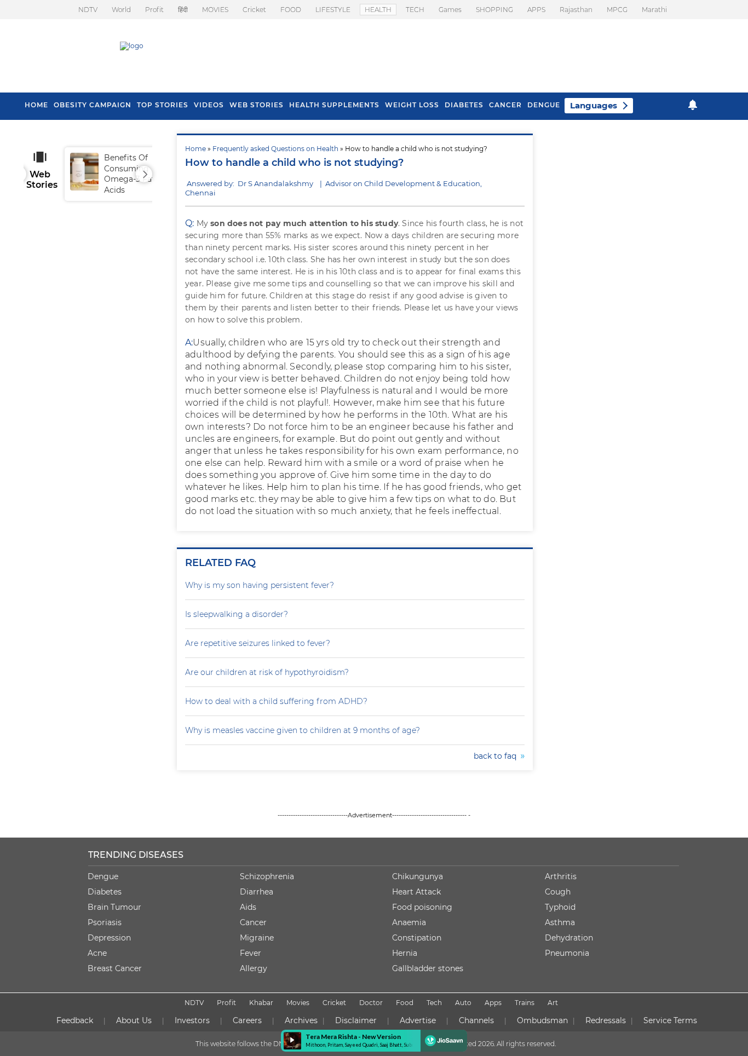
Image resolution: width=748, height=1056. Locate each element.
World (121, 9)
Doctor (371, 1003)
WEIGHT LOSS (412, 105)
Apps (493, 1003)
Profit (154, 9)
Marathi (654, 9)
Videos (209, 105)
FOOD (290, 9)
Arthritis (561, 876)
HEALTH (378, 9)
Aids (248, 907)
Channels (476, 1020)
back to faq (497, 756)
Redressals (605, 1020)
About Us (134, 1020)
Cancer (505, 105)
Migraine (257, 938)
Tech (434, 1003)
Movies (297, 1003)
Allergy (253, 968)
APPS (536, 9)
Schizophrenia (267, 876)
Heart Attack (416, 892)
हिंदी (183, 9)
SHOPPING (494, 9)
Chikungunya (417, 876)
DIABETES (464, 105)
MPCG (617, 9)
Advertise (418, 1020)
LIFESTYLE (332, 9)
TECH (415, 9)
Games (450, 9)
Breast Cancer (115, 968)
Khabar (261, 1003)
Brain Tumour (114, 907)
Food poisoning (422, 907)
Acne (97, 953)
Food (404, 1003)
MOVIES (215, 9)
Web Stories (256, 105)
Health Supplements (334, 105)
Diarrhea (256, 892)
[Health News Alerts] (692, 105)
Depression (109, 938)
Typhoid (560, 907)
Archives (301, 1020)
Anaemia (409, 922)
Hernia (404, 953)
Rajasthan (576, 9)
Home (195, 149)
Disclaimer (356, 1020)
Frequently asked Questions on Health (275, 149)
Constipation (416, 938)
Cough (558, 892)
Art (553, 1003)
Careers (247, 1020)
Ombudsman (542, 1020)
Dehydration (569, 938)
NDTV (87, 9)
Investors (192, 1020)
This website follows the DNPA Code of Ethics (268, 1044)
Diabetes (105, 892)
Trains (524, 1003)
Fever (250, 953)
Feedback (74, 1020)
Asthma (560, 922)
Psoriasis (105, 922)
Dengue (543, 105)
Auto (463, 1003)
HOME (36, 105)
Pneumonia (567, 953)
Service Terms (670, 1020)
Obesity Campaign (92, 105)
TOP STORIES (162, 105)
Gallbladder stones (427, 968)
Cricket (254, 9)
